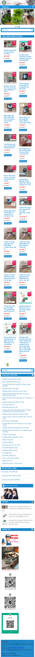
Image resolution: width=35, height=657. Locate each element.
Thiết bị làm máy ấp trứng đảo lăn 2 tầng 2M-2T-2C (9, 146)
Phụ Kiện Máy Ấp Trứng (10, 448)
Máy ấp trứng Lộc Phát (10, 450)
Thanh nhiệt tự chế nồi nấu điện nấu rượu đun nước (17, 417)
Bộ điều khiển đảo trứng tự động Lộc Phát (10, 52)
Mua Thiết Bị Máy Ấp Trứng (11, 382)
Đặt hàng (8, 61)
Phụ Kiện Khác (7, 453)
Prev (2, 17)
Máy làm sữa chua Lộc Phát (11, 445)
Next (32, 17)
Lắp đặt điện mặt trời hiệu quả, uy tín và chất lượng (17, 424)
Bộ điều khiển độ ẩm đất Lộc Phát (13, 402)
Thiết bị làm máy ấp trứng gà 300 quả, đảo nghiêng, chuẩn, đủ (25, 210)
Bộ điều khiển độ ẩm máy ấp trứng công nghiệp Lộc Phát (10, 88)
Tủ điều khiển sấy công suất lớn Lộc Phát (16, 428)
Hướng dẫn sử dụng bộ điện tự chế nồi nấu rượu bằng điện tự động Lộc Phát (17, 505)
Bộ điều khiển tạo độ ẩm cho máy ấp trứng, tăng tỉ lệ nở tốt (25, 308)
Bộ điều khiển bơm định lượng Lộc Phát (15, 414)
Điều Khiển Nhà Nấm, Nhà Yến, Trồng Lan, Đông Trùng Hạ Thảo (16, 394)
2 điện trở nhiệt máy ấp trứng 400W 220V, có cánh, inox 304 (24, 277)
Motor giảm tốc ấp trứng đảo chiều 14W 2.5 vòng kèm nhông (25, 119)
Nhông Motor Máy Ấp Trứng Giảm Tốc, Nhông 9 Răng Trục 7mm (25, 182)
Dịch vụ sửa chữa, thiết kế (11, 458)
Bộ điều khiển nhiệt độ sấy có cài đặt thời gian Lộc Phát (17, 431)
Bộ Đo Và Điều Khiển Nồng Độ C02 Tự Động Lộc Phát (18, 398)
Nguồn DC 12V (7, 461)
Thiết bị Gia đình (8, 442)
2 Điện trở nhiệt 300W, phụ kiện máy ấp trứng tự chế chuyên (9, 277)
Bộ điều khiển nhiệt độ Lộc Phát (13, 437)
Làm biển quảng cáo (9, 455)
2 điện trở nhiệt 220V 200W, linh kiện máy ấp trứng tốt (24, 244)
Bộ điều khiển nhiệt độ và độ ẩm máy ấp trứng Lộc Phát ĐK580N (25, 57)
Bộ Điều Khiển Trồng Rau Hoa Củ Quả (15, 391)
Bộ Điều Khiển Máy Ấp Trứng (12, 379)
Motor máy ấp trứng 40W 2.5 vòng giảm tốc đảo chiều (24, 86)
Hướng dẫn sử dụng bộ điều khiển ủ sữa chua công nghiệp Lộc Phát (20, 512)
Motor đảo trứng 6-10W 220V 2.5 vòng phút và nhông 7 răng (9, 213)
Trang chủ (5, 7)
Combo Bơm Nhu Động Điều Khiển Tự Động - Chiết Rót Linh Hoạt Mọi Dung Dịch (17, 410)
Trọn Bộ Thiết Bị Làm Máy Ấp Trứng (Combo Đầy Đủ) (17, 385)
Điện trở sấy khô (8, 440)
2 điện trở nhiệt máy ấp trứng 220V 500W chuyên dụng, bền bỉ (10, 245)
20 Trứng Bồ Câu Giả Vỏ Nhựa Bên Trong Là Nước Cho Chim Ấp (25, 151)
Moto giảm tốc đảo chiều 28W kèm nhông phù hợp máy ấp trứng (9, 119)
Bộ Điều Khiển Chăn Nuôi (11, 388)
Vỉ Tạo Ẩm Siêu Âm (8, 405)
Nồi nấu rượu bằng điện (10, 421)
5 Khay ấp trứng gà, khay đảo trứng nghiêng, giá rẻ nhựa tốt (9, 308)
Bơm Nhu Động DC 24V (10, 407)
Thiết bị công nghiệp (9, 434)
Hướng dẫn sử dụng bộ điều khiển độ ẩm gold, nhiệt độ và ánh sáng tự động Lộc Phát (21, 519)
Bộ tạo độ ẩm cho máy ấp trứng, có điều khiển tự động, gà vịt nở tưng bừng (10, 340)
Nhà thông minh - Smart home (12, 463)
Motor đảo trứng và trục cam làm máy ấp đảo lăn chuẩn (9, 178)
